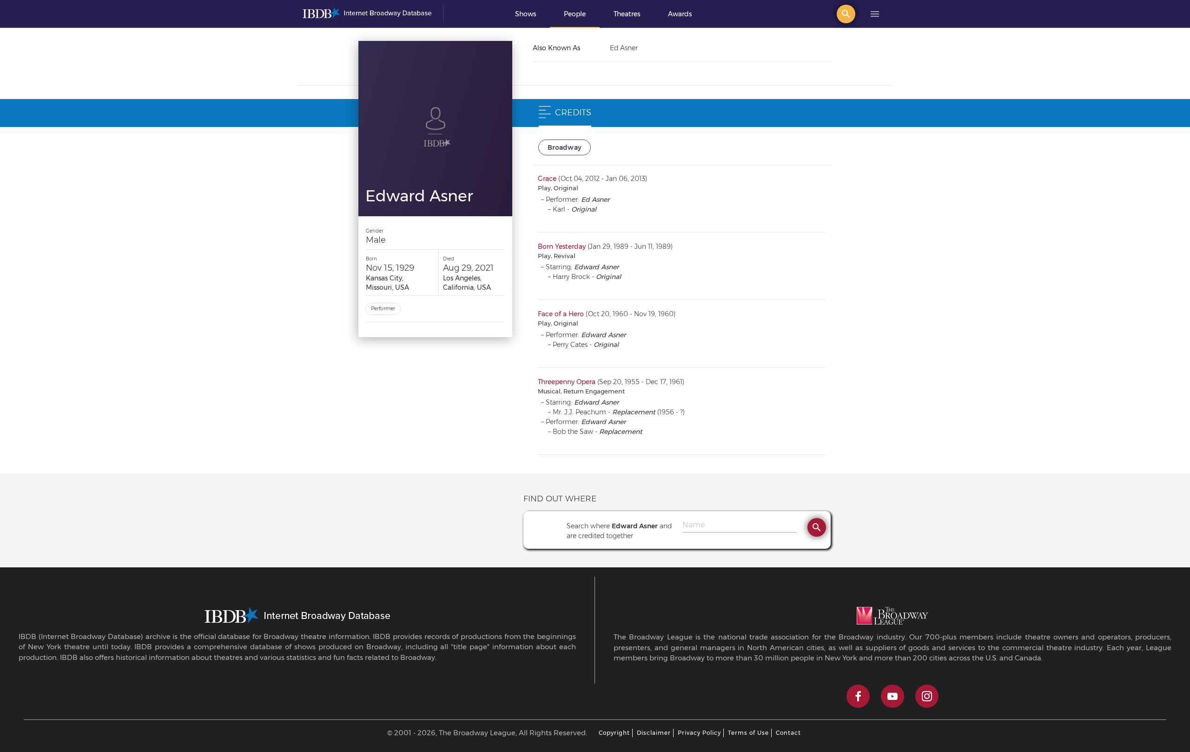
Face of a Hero (561, 314)
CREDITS (573, 112)
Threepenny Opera (566, 382)
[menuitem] (525, 14)
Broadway (565, 147)
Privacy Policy (699, 732)
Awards (680, 14)
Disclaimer (654, 732)
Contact (788, 732)
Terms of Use (748, 732)
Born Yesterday (562, 246)
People (575, 14)
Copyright (614, 732)
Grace (547, 178)
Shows (525, 14)
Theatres (627, 14)
